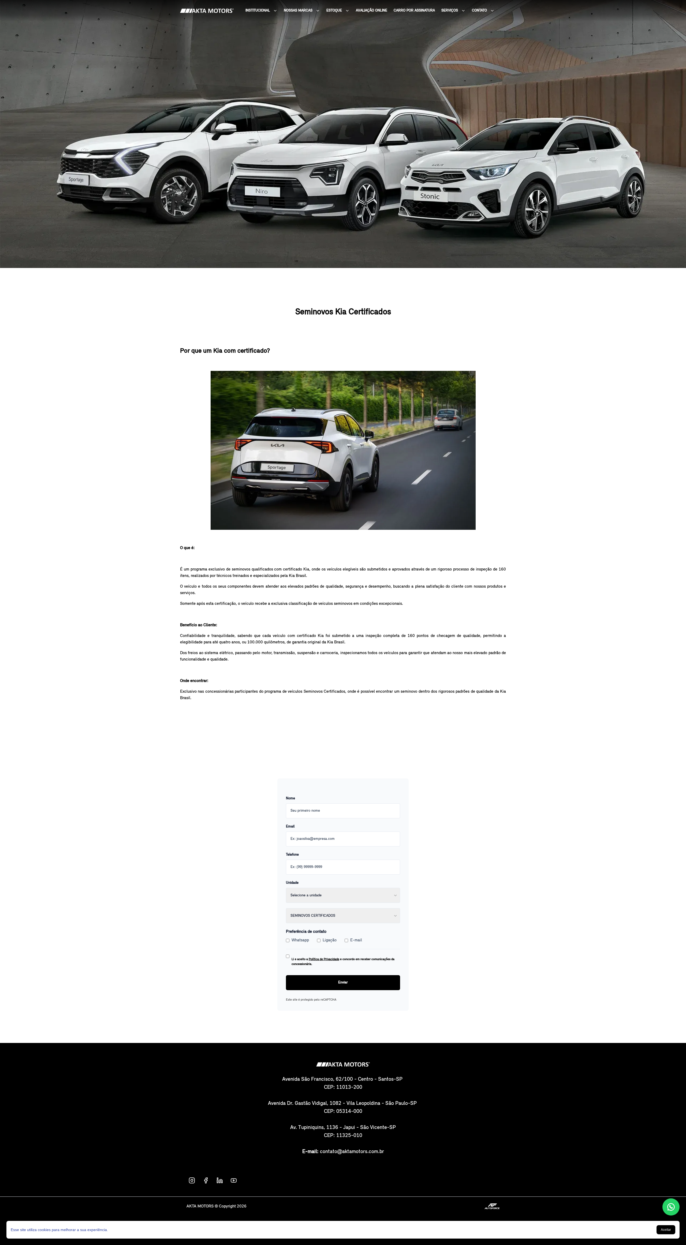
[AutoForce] (491, 1206)
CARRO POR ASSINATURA (414, 11)
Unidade (292, 883)
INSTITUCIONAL (257, 11)
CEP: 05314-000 (343, 1111)
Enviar (343, 983)
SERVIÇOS (449, 11)
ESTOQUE (334, 11)
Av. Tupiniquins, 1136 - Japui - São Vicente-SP (343, 1127)
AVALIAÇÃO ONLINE (371, 11)
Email (290, 827)
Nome (290, 798)
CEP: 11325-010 (343, 1135)
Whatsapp (300, 940)
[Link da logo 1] (207, 11)
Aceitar (666, 1230)
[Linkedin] (219, 1180)
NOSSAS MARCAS (298, 11)
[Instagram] (192, 1180)
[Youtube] (233, 1180)
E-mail (356, 940)
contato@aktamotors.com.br (352, 1151)
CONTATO (479, 11)
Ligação (330, 940)
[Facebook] (205, 1180)
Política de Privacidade (324, 959)
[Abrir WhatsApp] (671, 1207)
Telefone (292, 855)
